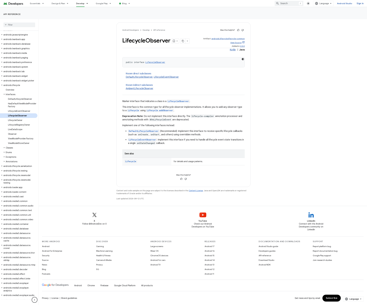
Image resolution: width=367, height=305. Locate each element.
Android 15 (209, 255)
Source (45, 260)
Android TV (155, 264)
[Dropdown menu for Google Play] (111, 3)
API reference (12, 14)
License (54, 298)
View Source (236, 42)
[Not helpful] (242, 30)
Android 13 (209, 264)
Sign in (360, 3)
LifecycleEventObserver (166, 77)
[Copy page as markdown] (183, 41)
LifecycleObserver (155, 62)
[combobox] (289, 3)
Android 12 (209, 269)
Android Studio (344, 3)
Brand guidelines (69, 298)
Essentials (35, 3)
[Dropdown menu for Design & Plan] (69, 3)
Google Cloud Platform (124, 285)
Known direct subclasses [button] (152, 75)
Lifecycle (133, 110)
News (44, 264)
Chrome (91, 285)
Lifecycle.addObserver (160, 110)
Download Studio (266, 260)
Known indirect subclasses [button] (139, 87)
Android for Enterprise (52, 251)
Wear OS (154, 251)
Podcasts (46, 274)
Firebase (104, 285)
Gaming (100, 246)
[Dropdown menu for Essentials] (44, 3)
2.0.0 (242, 46)
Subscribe (331, 298)
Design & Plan (58, 3)
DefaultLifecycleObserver (139, 77)
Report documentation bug (325, 251)
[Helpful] (238, 30)
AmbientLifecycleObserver (139, 88)
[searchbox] (19, 25)
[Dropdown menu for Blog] (130, 3)
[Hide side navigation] (34, 300)
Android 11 (209, 274)
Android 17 (209, 246)
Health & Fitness (103, 255)
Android (45, 246)
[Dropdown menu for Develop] (88, 3)
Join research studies (322, 260)
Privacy (99, 264)
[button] (18, 34)
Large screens (156, 246)
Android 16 (210, 251)
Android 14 (210, 260)
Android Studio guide (268, 246)
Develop (80, 3)
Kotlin (233, 49)
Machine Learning (104, 251)
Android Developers (130, 30)
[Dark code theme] (243, 59)
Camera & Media (104, 260)
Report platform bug (322, 246)
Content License (196, 190)
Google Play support (322, 255)
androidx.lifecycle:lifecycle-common (228, 38)
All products (147, 285)
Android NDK (265, 264)
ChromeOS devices (159, 255)
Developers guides (267, 251)
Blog (124, 3)
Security (45, 255)
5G (97, 269)
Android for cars (157, 260)
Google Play (102, 3)
